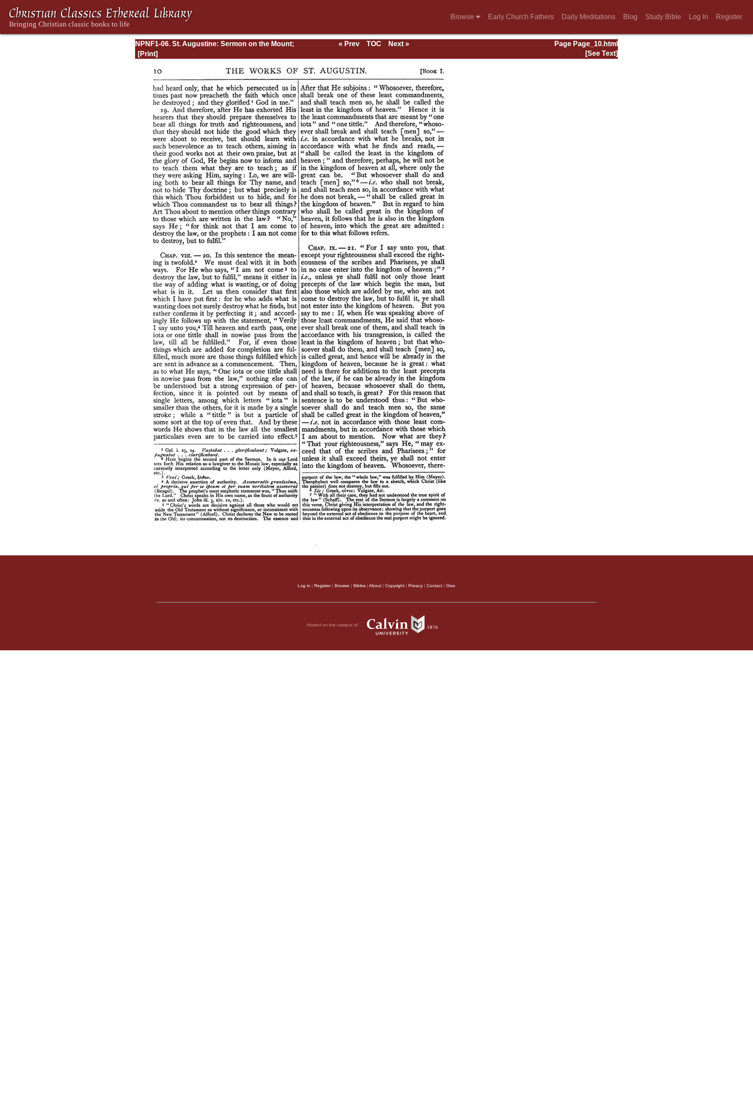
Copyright (394, 585)
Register (729, 16)
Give (450, 585)
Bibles (359, 585)
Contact (434, 585)
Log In (698, 16)
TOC (373, 43)
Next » (398, 43)
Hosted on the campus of (333, 624)
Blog (630, 16)
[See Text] (601, 53)
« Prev (349, 43)
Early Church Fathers (521, 16)
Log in (304, 585)
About (375, 585)
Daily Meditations (588, 16)
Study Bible (663, 16)
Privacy (415, 585)
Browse (463, 16)
